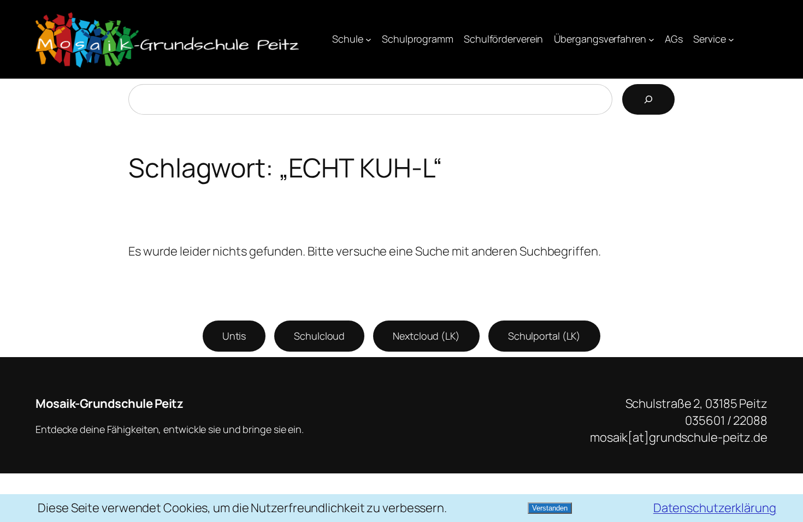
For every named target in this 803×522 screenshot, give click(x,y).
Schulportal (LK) (544, 335)
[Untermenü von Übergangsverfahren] (651, 40)
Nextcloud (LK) (426, 335)
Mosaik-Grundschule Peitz (109, 403)
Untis (234, 335)
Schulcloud (319, 335)
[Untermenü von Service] (731, 40)
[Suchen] (648, 99)
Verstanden (550, 508)
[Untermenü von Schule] (368, 40)
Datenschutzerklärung (714, 508)
